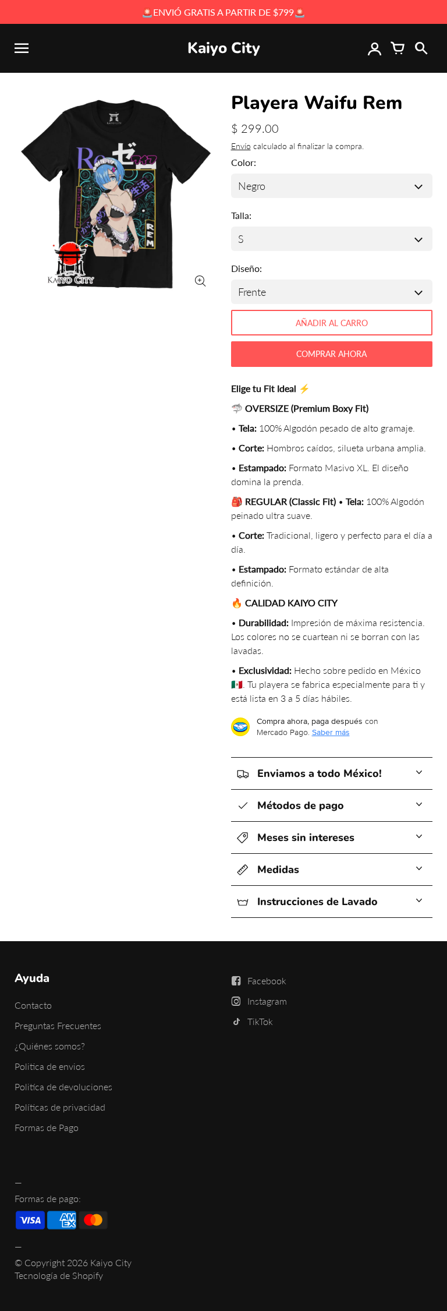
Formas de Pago (47, 1127)
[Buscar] (420, 48)
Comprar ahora (331, 354)
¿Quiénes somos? (50, 1045)
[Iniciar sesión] (374, 48)
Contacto (33, 1004)
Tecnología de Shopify (59, 1275)
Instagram (267, 1000)
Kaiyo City (111, 1262)
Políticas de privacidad (60, 1106)
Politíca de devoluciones (63, 1086)
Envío (241, 146)
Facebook (266, 980)
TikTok (260, 1021)
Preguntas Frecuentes (58, 1025)
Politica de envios (50, 1066)
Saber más (331, 732)
